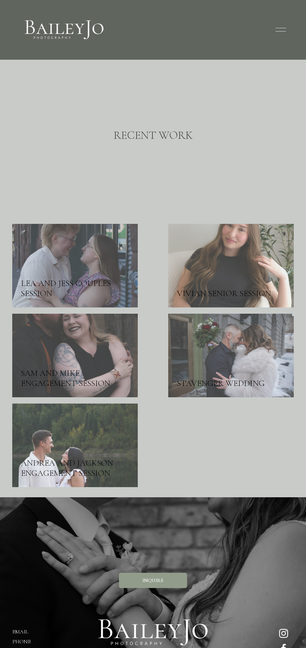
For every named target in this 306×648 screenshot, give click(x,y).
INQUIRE (153, 580)
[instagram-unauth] (283, 633)
